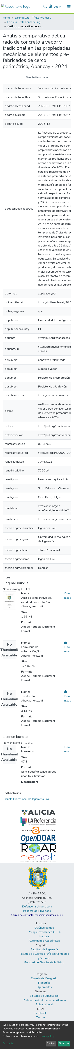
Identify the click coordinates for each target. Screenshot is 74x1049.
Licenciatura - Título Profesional (33, 18)
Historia (44, 936)
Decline (51, 1043)
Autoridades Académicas (44, 941)
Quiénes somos (44, 928)
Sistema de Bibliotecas (44, 996)
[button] (50, 7)
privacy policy (46, 1036)
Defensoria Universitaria (37, 907)
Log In (58, 7)
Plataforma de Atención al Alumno (44, 1000)
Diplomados (44, 987)
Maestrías (44, 983)
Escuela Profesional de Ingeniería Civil (25, 22)
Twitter (40, 1017)
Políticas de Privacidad (37, 911)
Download (67, 649)
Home (7, 18)
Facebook (40, 1013)
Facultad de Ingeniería (44, 949)
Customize (8, 1043)
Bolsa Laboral (44, 1004)
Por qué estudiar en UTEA (44, 932)
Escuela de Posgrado (44, 978)
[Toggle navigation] (69, 6)
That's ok (64, 1043)
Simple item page (37, 77)
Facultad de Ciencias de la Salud (44, 962)
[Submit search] (45, 7)
